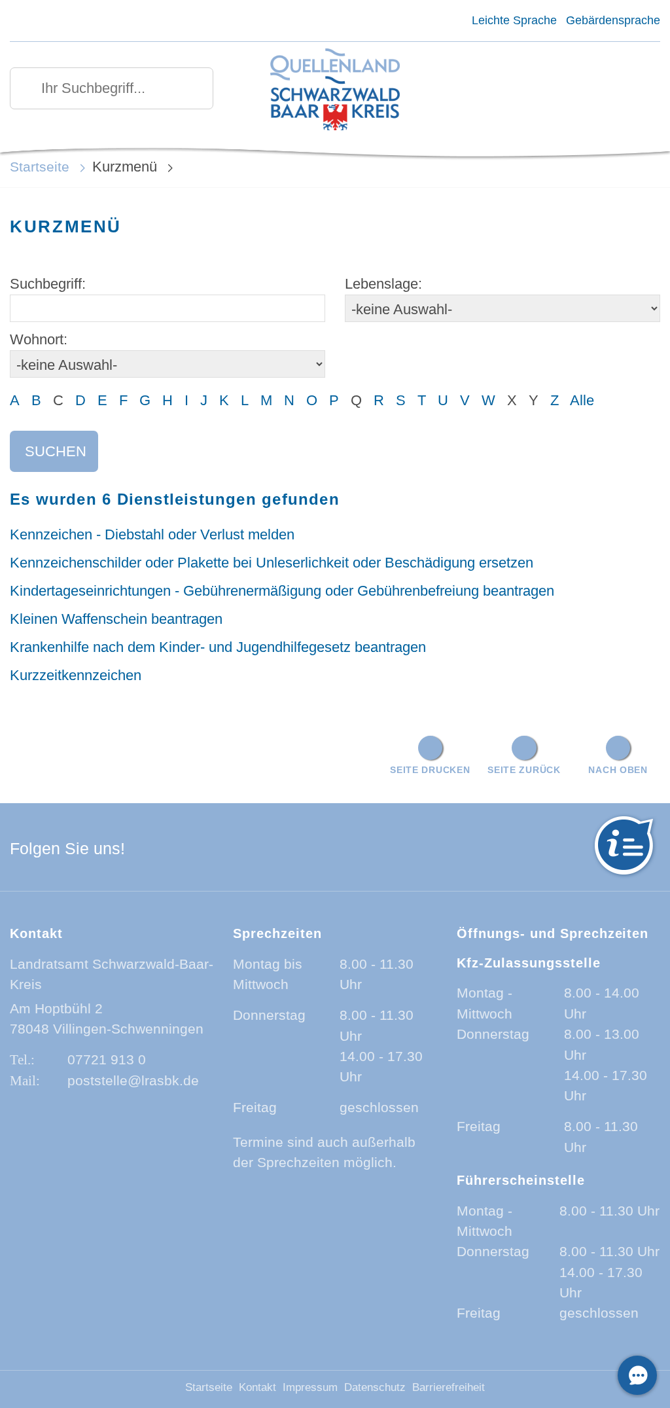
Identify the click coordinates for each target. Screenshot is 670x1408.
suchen (55, 451)
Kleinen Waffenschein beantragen (116, 619)
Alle (582, 400)
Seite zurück (524, 770)
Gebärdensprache (613, 20)
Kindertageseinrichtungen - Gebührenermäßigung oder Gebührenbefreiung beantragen (282, 591)
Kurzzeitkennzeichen (75, 675)
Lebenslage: (383, 284)
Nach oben (617, 770)
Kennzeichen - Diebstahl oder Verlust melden (152, 534)
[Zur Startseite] (334, 90)
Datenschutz (375, 1387)
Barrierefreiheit (448, 1387)
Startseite (39, 166)
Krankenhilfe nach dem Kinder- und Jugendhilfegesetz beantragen (218, 647)
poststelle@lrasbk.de (133, 1080)
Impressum (310, 1387)
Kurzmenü (124, 166)
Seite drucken (430, 770)
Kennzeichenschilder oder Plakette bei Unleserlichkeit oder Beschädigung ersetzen (271, 562)
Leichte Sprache (514, 20)
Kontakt (257, 1387)
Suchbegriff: (48, 284)
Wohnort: (38, 339)
